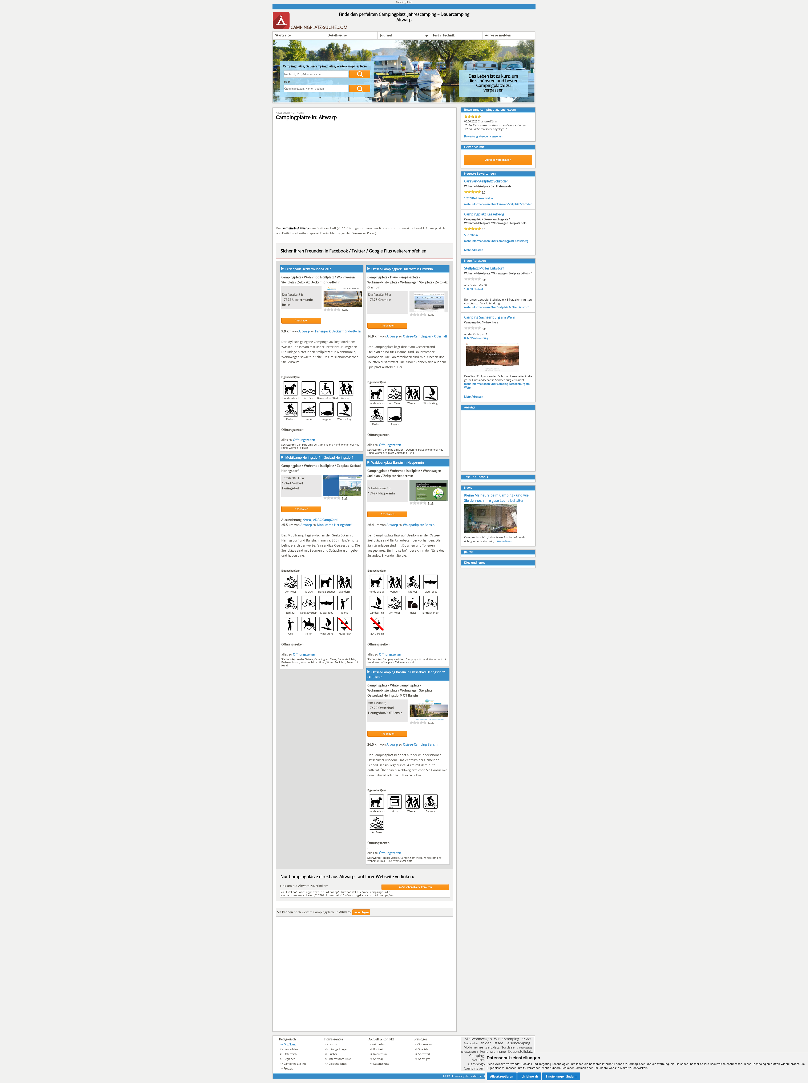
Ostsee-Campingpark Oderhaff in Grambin (402, 269)
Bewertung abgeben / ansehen (483, 136)
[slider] (331, 309)
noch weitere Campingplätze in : (314, 912)
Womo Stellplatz (298, 447)
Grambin (384, 299)
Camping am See (307, 444)
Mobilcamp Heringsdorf (334, 525)
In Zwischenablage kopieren (415, 887)
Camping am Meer (394, 449)
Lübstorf (477, 289)
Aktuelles (379, 1044)
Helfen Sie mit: (474, 147)
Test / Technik (444, 35)
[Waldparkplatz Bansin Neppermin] (428, 500)
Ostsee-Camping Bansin (420, 744)
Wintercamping (432, 857)
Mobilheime (473, 1047)
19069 (468, 289)
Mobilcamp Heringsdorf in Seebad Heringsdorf (319, 457)
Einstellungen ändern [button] (561, 1076)
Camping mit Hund (329, 444)
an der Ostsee (305, 659)
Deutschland (291, 1049)
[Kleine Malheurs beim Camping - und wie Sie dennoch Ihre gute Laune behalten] (490, 533)
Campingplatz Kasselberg (484, 214)
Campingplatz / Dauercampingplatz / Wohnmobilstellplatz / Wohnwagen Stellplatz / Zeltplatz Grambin (407, 282)
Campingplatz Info (295, 1064)
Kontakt (378, 1049)
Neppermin (386, 493)
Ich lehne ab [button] (529, 1076)
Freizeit (288, 1068)
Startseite (283, 35)
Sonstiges (424, 1059)
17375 (372, 299)
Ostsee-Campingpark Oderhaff (425, 336)
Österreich (290, 1054)
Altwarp (305, 331)
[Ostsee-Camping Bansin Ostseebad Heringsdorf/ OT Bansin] (428, 720)
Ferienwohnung (290, 662)
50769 (468, 235)
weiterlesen (504, 541)
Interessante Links (339, 1059)
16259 (468, 198)
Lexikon (333, 1044)
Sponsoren (425, 1044)
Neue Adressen (475, 261)
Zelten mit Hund (404, 452)
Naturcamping (483, 1059)
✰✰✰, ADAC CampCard (320, 520)
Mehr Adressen (473, 250)
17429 (372, 493)
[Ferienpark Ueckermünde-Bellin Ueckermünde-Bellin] (342, 307)
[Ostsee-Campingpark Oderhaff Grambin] (428, 312)
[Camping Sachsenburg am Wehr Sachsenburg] (492, 372)
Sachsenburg (480, 338)
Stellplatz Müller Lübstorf (484, 268)
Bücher (332, 1054)
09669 (468, 338)
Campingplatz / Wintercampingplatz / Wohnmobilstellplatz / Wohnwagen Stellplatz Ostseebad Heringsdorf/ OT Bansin (399, 690)
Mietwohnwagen (478, 1038)
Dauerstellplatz (415, 449)
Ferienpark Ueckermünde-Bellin (308, 269)
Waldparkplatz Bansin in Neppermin (397, 462)
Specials (423, 1049)
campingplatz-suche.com (468, 1076)
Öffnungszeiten (304, 440)
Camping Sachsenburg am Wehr (489, 317)
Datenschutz (381, 1064)
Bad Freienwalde (482, 198)
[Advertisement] (364, 975)
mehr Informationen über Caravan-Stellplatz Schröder (498, 204)
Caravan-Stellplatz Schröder (486, 181)
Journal (386, 35)
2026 (447, 1076)
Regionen (289, 1059)
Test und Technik (476, 477)
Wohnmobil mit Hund (313, 662)
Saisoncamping (518, 1043)
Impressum (380, 1054)
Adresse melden (498, 35)
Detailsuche (337, 35)
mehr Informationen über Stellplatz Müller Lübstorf (496, 307)
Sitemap (378, 1059)
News (468, 488)
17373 (286, 299)
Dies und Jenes (474, 562)
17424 (286, 483)
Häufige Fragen (338, 1049)
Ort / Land (298, 112)
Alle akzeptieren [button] (501, 1076)
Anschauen (301, 320)
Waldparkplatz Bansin (419, 525)
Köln (475, 235)
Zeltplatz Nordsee (500, 1047)
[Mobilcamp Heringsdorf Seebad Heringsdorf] (342, 495)
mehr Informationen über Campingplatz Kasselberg (496, 241)
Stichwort (424, 1054)
